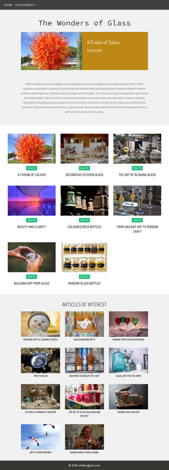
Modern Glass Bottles (84, 283)
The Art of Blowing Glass (137, 175)
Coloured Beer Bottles (84, 227)
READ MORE (94, 50)
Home (8, 5)
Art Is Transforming (40, 452)
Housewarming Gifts (84, 339)
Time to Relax (41, 375)
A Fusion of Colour (32, 175)
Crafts (31, 168)
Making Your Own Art (128, 412)
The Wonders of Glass (84, 23)
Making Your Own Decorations (128, 339)
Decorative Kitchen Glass (84, 175)
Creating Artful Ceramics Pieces (40, 339)
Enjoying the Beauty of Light (84, 375)
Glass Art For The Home (128, 375)
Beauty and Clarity (31, 227)
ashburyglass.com (89, 465)
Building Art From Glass (32, 283)
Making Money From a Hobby (84, 452)
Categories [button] (24, 5)
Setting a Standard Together (40, 412)
